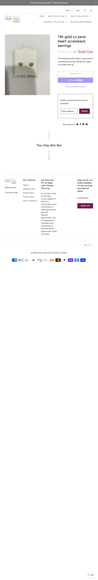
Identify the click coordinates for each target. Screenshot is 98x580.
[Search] (85, 10)
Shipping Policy (29, 189)
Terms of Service (29, 201)
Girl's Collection (80, 16)
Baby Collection (56, 16)
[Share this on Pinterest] (83, 124)
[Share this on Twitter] (77, 124)
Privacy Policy (28, 197)
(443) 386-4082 (11, 193)
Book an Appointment (81, 22)
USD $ (68, 10)
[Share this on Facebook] (80, 124)
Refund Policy (28, 193)
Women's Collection (54, 22)
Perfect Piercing (43, 253)
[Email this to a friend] (86, 124)
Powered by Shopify (59, 253)
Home (42, 16)
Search (26, 185)
